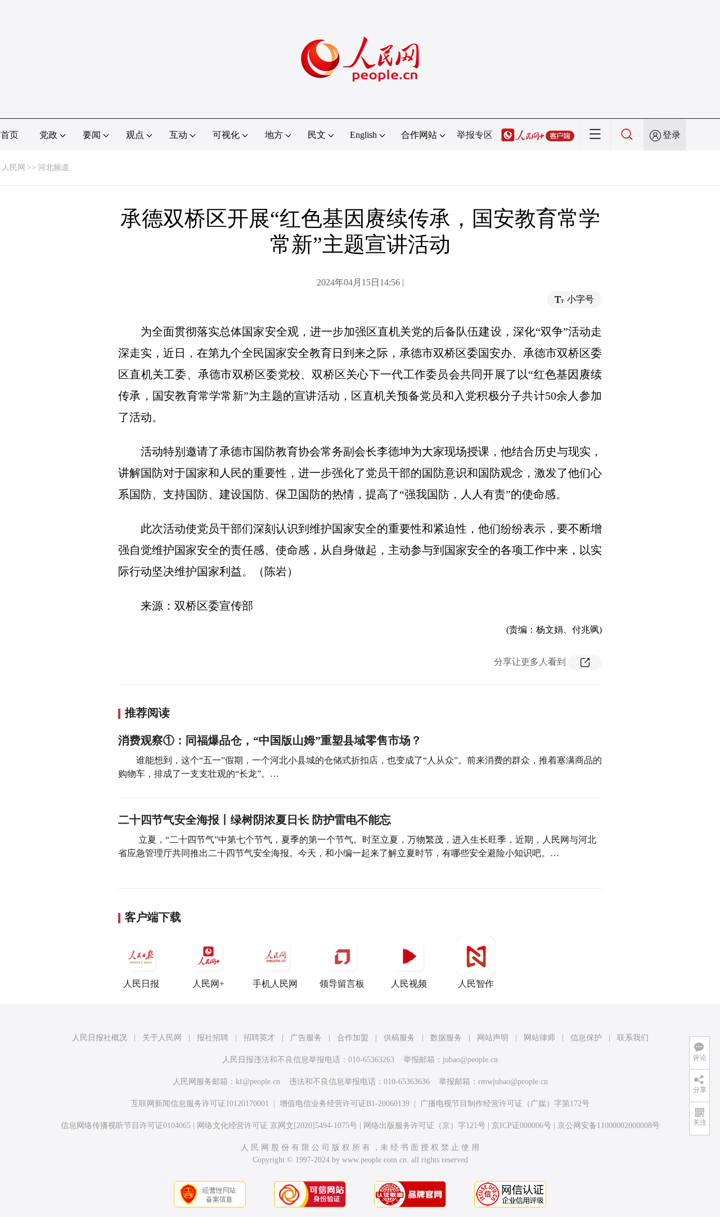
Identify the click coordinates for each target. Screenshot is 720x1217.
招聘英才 (259, 1037)
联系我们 (633, 1037)
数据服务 (446, 1037)
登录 (672, 135)
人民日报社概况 (99, 1037)
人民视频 (409, 983)
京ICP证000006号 (521, 1125)
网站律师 (539, 1037)
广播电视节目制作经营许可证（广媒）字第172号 (505, 1103)
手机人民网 (275, 983)
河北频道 (53, 167)
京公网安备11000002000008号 (608, 1125)
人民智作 (476, 983)
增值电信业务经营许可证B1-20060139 (345, 1103)
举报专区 (475, 135)
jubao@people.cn (470, 1059)
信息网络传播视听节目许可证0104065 (126, 1125)
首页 (10, 135)
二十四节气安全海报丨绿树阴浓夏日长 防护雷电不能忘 (254, 819)
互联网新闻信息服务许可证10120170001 (200, 1103)
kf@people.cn (258, 1081)
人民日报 (141, 983)
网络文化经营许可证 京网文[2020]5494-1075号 (277, 1125)
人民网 (13, 167)
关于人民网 (162, 1037)
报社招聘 (212, 1037)
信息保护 (586, 1037)
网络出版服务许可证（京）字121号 (424, 1125)
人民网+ (208, 983)
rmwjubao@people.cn (513, 1081)
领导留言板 (342, 983)
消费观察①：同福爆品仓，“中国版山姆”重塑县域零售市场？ (270, 740)
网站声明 (492, 1037)
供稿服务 (399, 1037)
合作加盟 (352, 1037)
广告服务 (306, 1037)
